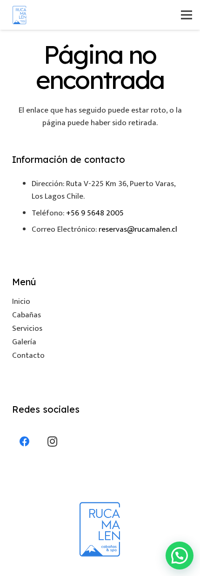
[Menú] (186, 15)
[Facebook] (25, 442)
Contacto (28, 355)
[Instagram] (52, 442)
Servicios (27, 328)
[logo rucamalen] (19, 15)
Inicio (21, 301)
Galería (24, 341)
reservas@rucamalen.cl (138, 229)
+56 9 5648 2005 (95, 213)
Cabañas (26, 314)
